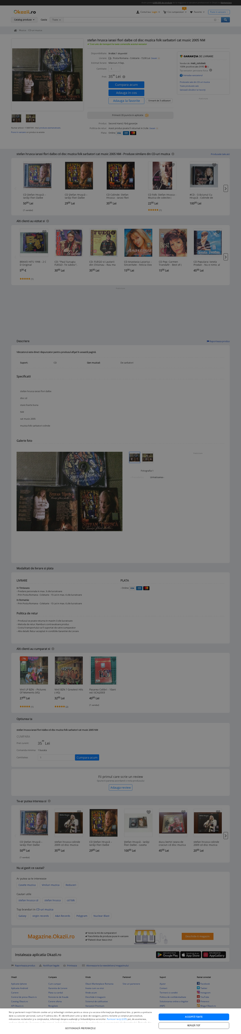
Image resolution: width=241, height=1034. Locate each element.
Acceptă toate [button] (194, 1016)
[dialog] (120, 1021)
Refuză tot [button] (193, 1025)
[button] (81, 1026)
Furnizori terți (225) (117, 1019)
